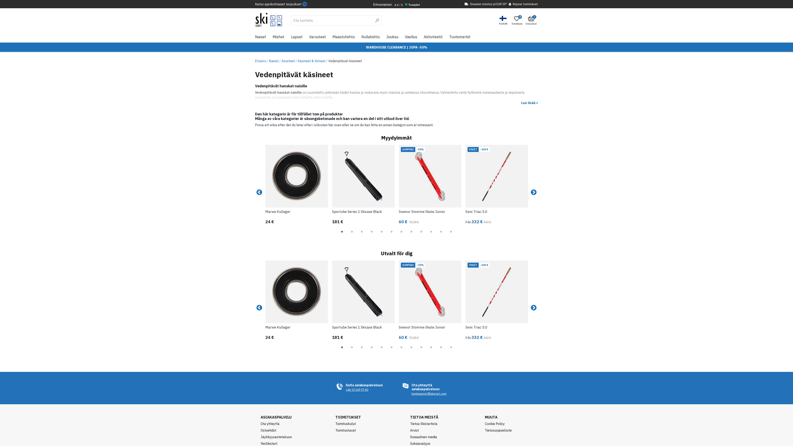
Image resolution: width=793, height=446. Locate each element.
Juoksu (392, 36)
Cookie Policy (495, 424)
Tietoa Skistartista (423, 424)
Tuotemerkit (459, 36)
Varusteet (317, 36)
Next (533, 192)
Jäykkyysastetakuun (276, 437)
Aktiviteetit (433, 36)
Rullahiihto (370, 36)
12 (451, 235)
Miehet (278, 36)
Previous (259, 192)
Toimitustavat (345, 430)
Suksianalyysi (420, 443)
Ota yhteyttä (270, 424)
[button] (503, 20)
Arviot (414, 430)
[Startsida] (269, 19)
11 (441, 235)
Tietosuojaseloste (498, 430)
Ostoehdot (268, 430)
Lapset (297, 36)
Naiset (260, 36)
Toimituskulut (345, 424)
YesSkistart (269, 443)
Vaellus (411, 36)
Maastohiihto (343, 36)
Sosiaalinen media (423, 437)
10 (431, 235)
